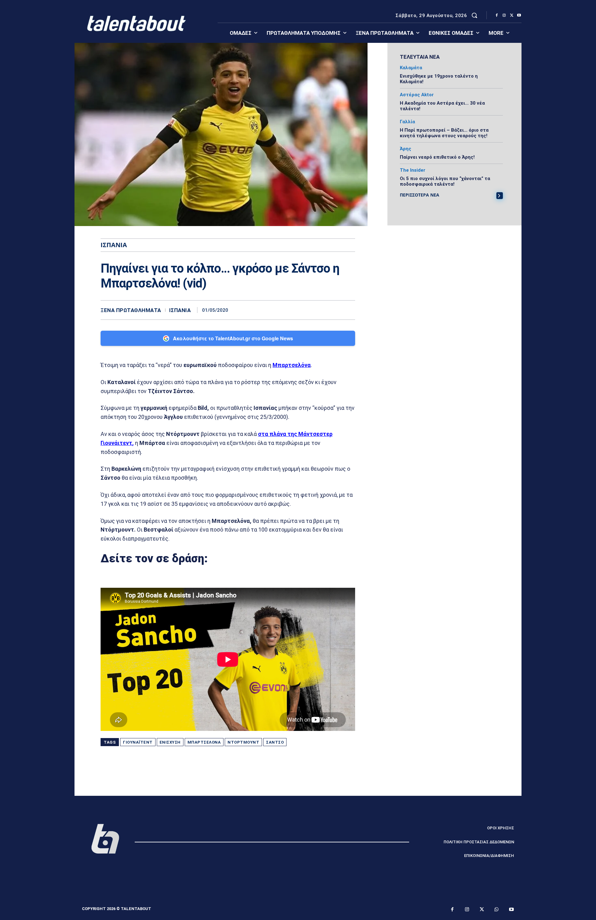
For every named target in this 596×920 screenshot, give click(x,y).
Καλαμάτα (411, 68)
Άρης (405, 149)
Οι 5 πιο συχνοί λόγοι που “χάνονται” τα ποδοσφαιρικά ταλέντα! (445, 181)
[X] (511, 15)
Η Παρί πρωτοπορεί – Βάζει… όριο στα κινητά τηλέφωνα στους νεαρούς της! (444, 132)
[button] (474, 15)
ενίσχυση (170, 742)
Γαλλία (407, 122)
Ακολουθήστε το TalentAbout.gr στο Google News (233, 338)
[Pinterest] (334, 310)
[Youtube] (519, 15)
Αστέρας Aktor (417, 95)
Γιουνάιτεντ (138, 742)
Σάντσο (275, 742)
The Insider (412, 170)
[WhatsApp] (349, 310)
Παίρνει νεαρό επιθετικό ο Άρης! (437, 157)
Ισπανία (180, 310)
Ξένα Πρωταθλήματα (131, 310)
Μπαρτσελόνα (292, 365)
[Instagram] (504, 15)
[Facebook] (496, 15)
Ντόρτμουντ (243, 742)
